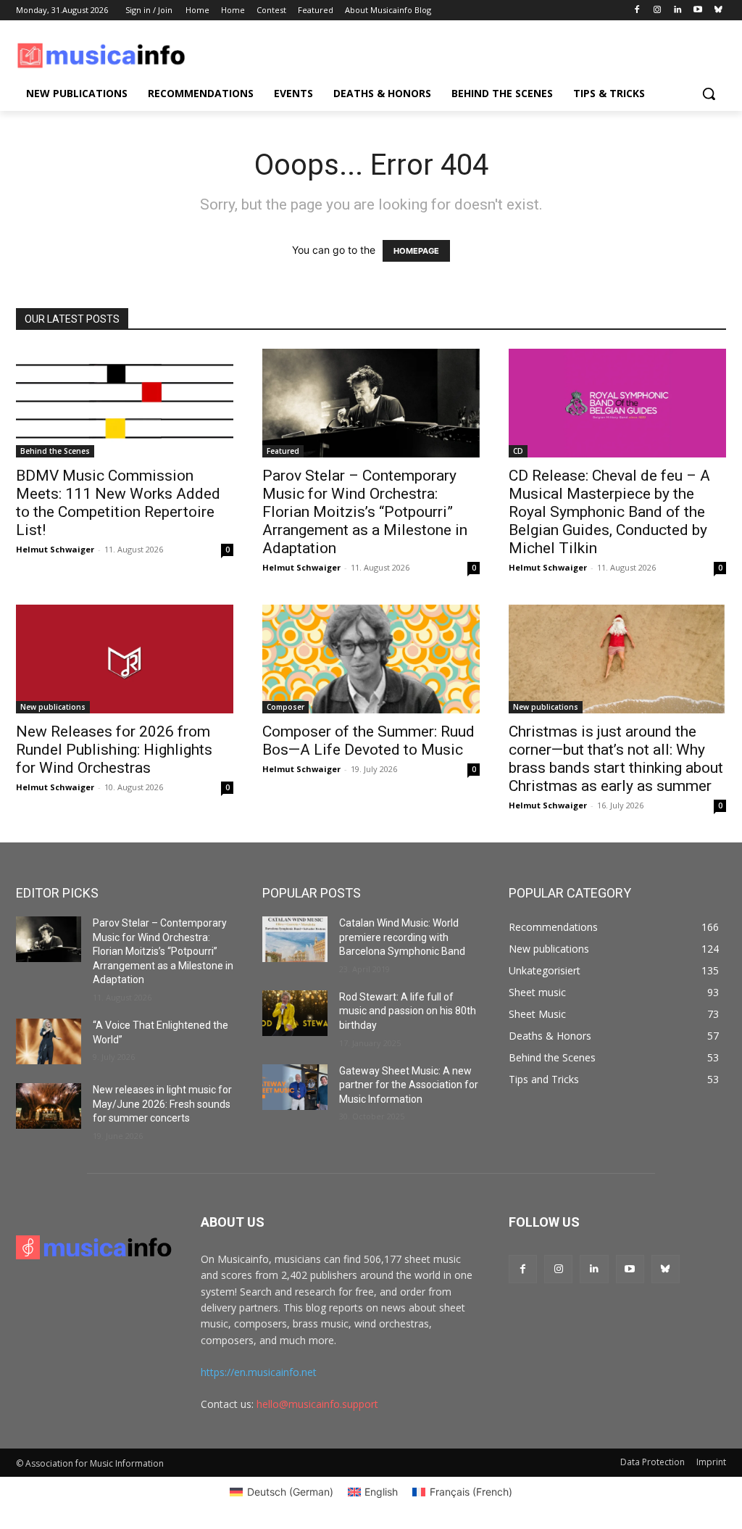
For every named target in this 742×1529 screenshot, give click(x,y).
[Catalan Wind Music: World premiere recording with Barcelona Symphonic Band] (295, 939)
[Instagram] (657, 10)
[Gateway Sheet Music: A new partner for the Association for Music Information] (295, 1087)
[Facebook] (637, 10)
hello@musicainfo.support (317, 1404)
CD (518, 451)
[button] (708, 93)
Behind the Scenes (55, 451)
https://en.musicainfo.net (259, 1372)
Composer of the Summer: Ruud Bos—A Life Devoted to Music (368, 740)
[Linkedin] (678, 10)
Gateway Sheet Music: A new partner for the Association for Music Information (408, 1085)
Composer (285, 707)
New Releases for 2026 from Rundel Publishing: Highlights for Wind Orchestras (114, 749)
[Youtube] (697, 10)
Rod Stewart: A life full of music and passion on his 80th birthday (407, 1011)
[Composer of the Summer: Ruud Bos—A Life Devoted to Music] (371, 659)
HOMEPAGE (416, 251)
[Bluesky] (717, 10)
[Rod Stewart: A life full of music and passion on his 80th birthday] (295, 1013)
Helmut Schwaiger (55, 549)
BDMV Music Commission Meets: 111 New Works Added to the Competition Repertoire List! (118, 503)
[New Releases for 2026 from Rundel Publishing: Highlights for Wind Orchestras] (124, 659)
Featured (283, 451)
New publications (53, 707)
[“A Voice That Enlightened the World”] (48, 1041)
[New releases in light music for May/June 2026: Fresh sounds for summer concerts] (48, 1106)
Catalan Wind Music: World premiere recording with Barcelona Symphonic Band (402, 937)
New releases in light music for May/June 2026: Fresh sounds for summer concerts (162, 1104)
